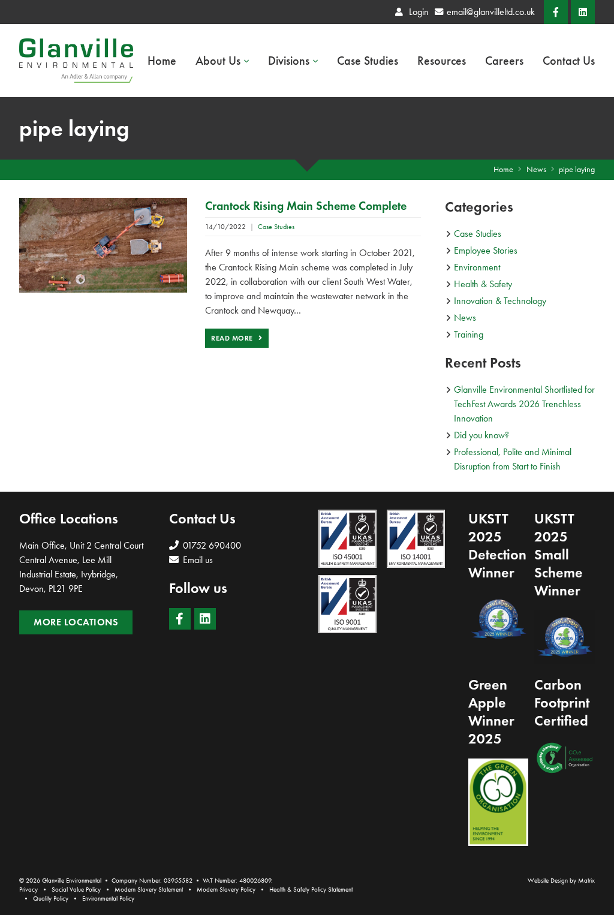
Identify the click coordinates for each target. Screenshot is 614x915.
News (465, 317)
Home (162, 60)
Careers (504, 60)
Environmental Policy (108, 898)
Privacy (28, 889)
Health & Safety (483, 284)
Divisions (288, 60)
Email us (196, 559)
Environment (477, 267)
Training (468, 334)
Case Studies (367, 60)
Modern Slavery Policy (226, 889)
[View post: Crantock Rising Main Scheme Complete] (103, 243)
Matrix (586, 880)
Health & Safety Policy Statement (311, 889)
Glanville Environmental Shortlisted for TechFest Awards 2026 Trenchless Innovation (524, 404)
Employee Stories (485, 250)
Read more (233, 337)
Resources (441, 60)
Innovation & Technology (500, 300)
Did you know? (481, 435)
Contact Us (569, 60)
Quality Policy (50, 898)
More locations (76, 622)
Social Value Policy (76, 889)
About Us (217, 60)
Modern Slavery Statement (149, 889)
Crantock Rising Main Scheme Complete (306, 205)
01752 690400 (210, 545)
